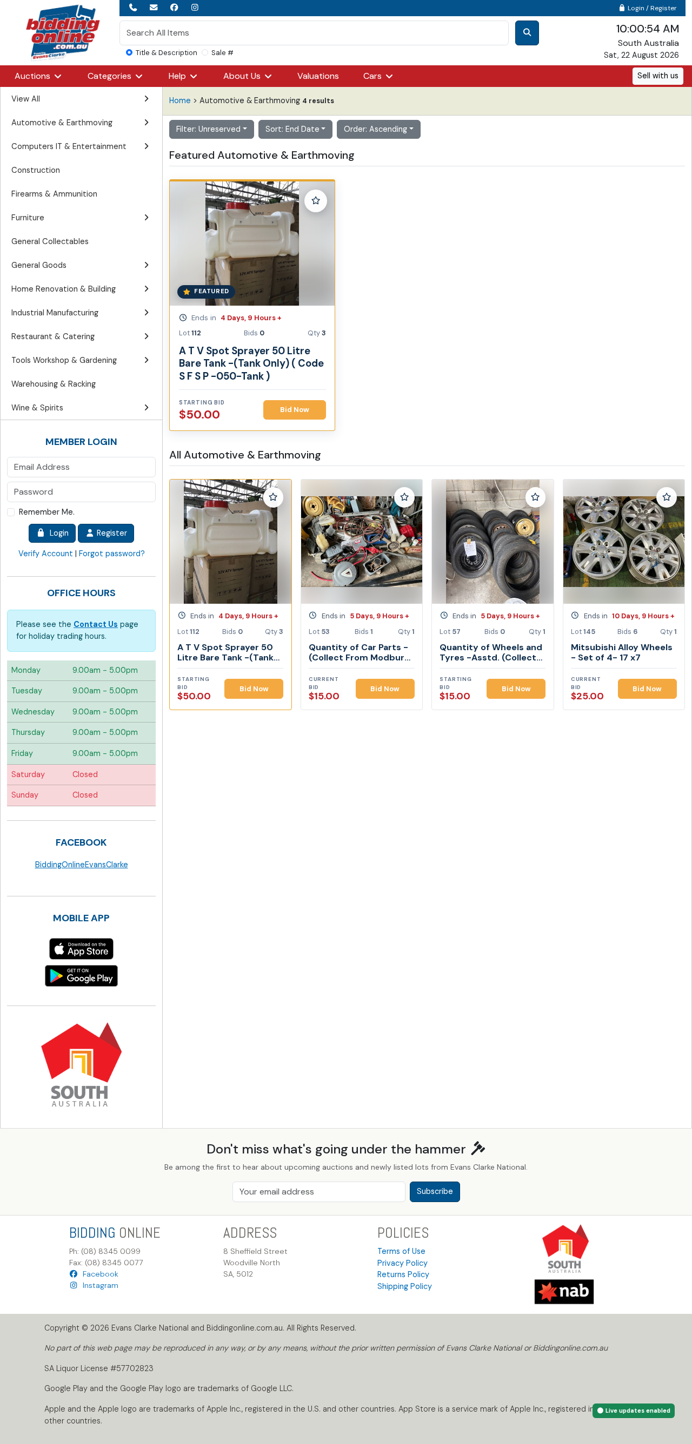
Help (178, 76)
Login (57, 533)
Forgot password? (112, 553)
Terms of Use (401, 1251)
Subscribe (435, 1191)
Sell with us (657, 75)
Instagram (98, 1285)
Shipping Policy (404, 1286)
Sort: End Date (292, 129)
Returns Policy (403, 1274)
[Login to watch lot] (315, 201)
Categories (111, 76)
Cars (373, 76)
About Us (243, 76)
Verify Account (45, 553)
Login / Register (651, 8)
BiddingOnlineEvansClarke (81, 864)
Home (180, 100)
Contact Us (96, 624)
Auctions (33, 76)
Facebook (98, 1274)
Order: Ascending (375, 129)
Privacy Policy (402, 1263)
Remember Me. (47, 512)
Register (111, 533)
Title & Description (166, 52)
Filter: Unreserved (208, 129)
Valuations (318, 76)
